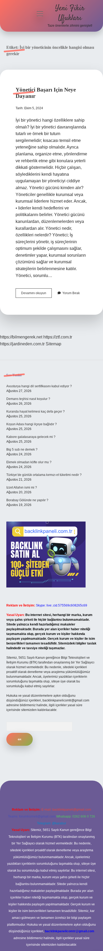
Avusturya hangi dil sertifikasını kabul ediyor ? (39, 386)
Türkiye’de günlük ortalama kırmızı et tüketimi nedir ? (44, 475)
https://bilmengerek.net (21, 337)
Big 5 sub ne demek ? (22, 449)
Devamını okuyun (36, 294)
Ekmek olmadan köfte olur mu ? (29, 462)
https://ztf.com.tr (57, 337)
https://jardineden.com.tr (22, 344)
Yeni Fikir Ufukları (70, 13)
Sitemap (53, 344)
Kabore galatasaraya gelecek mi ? (30, 437)
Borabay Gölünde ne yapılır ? (27, 500)
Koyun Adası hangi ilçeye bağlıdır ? (31, 424)
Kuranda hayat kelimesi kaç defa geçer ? (35, 411)
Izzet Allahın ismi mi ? (21, 487)
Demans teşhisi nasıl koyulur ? (28, 399)
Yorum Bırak (71, 293)
